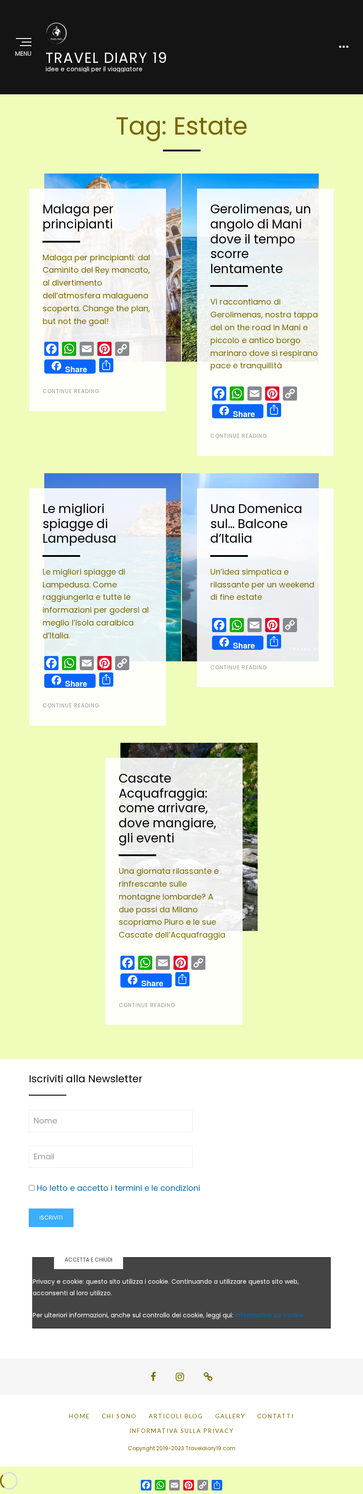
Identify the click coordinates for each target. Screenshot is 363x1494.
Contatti (275, 1416)
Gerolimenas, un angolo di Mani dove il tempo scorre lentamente (260, 239)
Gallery (230, 1416)
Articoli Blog (176, 1416)
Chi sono (119, 1416)
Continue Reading (71, 391)
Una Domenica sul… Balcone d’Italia (256, 523)
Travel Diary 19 (107, 58)
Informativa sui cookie (269, 1315)
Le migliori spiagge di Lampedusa (79, 523)
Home (79, 1416)
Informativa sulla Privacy (181, 1430)
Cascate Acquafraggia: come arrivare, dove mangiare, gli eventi (167, 808)
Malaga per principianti (77, 217)
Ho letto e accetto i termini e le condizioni (118, 1187)
